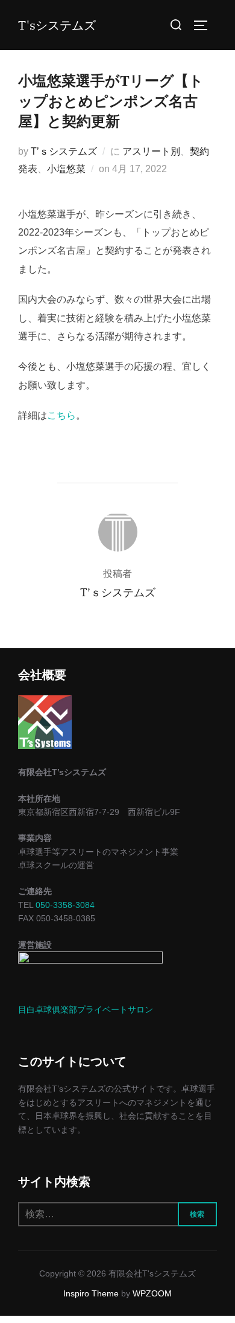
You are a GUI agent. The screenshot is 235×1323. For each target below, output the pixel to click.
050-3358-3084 (65, 905)
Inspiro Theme (91, 1293)
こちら (61, 415)
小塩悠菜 (66, 169)
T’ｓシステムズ (64, 151)
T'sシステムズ (57, 25)
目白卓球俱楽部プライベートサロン (85, 1009)
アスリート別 (151, 151)
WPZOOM (152, 1293)
